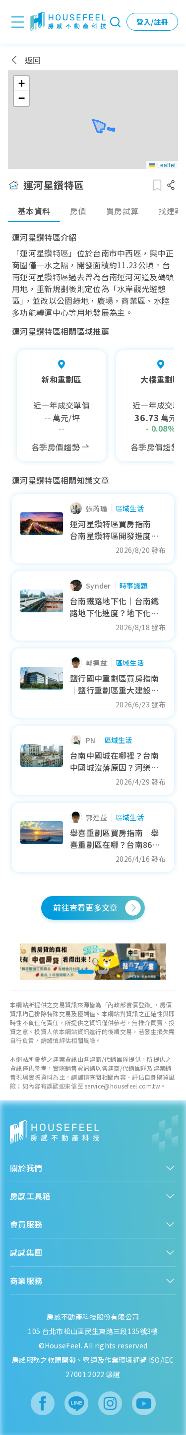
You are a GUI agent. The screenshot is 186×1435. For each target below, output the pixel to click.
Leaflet (165, 164)
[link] (93, 961)
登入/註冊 (152, 22)
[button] (21, 83)
